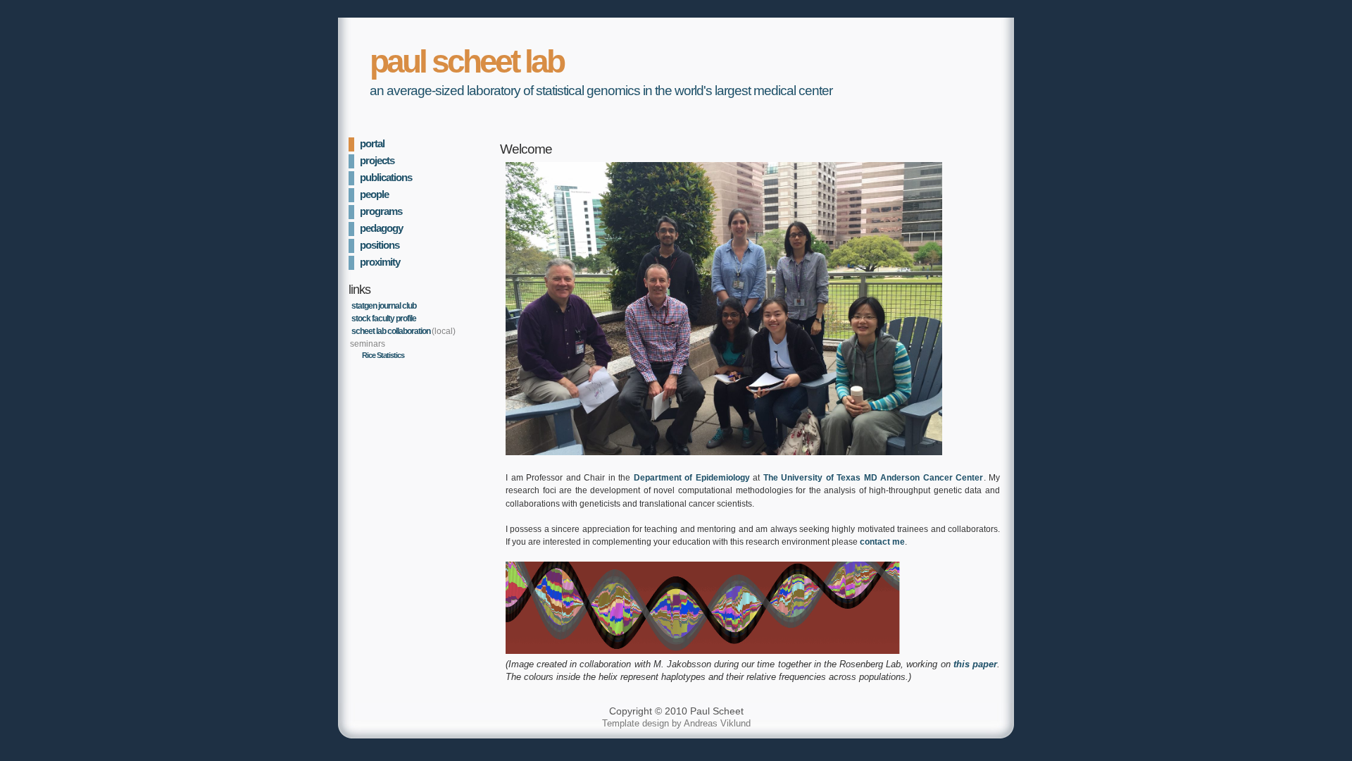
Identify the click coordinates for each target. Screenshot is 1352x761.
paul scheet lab (466, 61)
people (374, 194)
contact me (882, 542)
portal (372, 143)
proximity (380, 262)
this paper (975, 664)
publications (386, 177)
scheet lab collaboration (390, 331)
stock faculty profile (383, 318)
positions (379, 245)
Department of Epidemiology (692, 478)
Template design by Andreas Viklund (676, 723)
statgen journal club (383, 306)
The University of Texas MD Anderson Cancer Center (873, 478)
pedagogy (381, 228)
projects (377, 160)
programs (381, 211)
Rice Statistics (383, 355)
